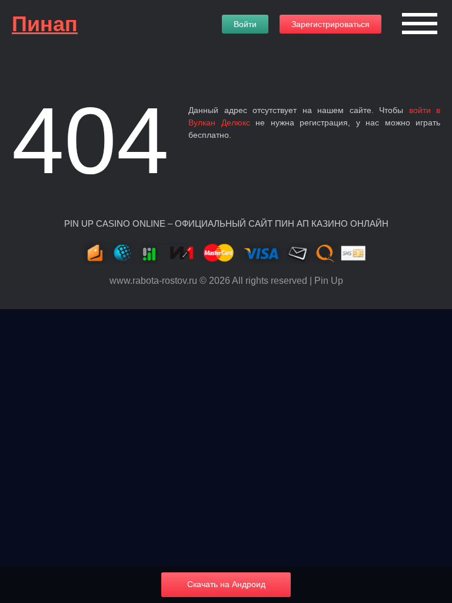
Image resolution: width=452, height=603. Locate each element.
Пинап (45, 24)
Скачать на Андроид (226, 584)
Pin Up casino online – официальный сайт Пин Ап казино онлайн (226, 223)
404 (90, 140)
